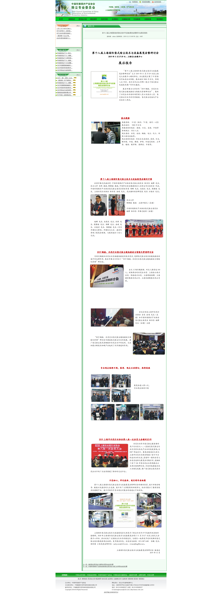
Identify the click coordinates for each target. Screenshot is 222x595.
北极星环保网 (133, 575)
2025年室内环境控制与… (64, 68)
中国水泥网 (150, 575)
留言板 (136, 578)
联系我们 (135, 2)
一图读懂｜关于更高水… (64, 80)
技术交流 (104, 19)
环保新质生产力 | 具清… (64, 53)
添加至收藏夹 (146, 2)
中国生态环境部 (80, 575)
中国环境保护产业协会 (105, 575)
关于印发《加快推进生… (64, 95)
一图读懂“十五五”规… (63, 33)
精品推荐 (93, 19)
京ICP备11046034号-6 (111, 592)
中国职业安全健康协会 (120, 575)
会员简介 (115, 19)
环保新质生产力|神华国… (65, 58)
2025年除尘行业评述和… (64, 70)
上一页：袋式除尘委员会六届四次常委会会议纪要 (98, 564)
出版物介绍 (126, 19)
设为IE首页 (157, 2)
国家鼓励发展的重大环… (64, 92)
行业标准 (137, 19)
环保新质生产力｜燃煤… (64, 60)
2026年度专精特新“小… (64, 35)
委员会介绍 (83, 19)
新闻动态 (72, 19)
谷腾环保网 (142, 575)
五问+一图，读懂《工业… (65, 78)
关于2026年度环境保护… (64, 30)
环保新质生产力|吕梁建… (65, 63)
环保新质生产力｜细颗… (64, 55)
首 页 (61, 19)
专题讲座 (148, 19)
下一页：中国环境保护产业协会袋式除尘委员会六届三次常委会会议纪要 (105, 566)
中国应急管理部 (92, 575)
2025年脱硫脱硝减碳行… (64, 65)
